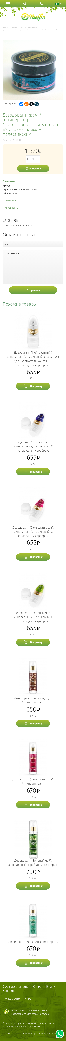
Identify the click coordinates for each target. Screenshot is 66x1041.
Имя (7, 244)
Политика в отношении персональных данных (30, 1033)
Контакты (9, 990)
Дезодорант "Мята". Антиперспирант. (33, 942)
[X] (31, 104)
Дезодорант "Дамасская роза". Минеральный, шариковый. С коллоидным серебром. (33, 532)
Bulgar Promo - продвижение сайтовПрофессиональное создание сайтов (30, 1012)
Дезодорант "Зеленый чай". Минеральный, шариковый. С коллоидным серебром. (33, 617)
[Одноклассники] (26, 104)
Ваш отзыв (12, 253)
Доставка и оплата (15, 986)
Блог (49, 986)
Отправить (33, 290)
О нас (37, 986)
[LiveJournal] (36, 104)
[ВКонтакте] (21, 104)
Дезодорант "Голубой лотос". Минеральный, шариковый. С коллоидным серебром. (33, 446)
